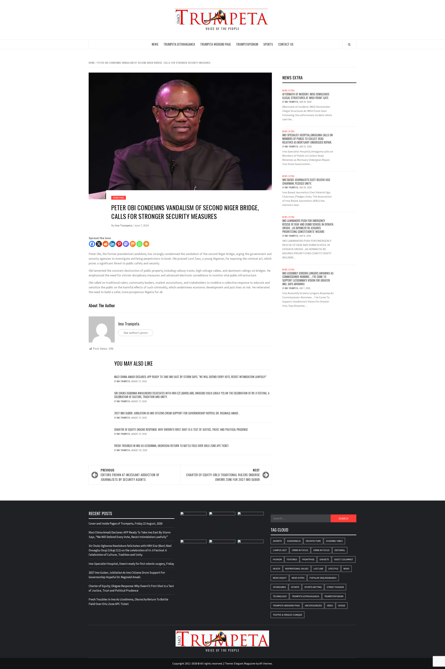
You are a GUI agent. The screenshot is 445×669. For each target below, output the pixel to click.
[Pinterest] (119, 244)
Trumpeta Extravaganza (179, 44)
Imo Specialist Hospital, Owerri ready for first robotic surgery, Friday (131, 564)
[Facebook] (92, 244)
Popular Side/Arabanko (323, 577)
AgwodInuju (294, 540)
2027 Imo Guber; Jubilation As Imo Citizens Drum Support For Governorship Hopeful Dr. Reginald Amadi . (176, 413)
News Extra (288, 90)
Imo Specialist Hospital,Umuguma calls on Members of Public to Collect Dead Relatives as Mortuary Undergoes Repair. (307, 138)
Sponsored (279, 587)
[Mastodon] (126, 244)
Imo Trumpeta (124, 225)
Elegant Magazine (245, 663)
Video (330, 605)
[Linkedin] (112, 244)
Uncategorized (313, 605)
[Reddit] (106, 244)
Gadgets (324, 559)
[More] (146, 244)
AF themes (265, 663)
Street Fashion (335, 587)
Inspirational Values (297, 568)
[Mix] (133, 244)
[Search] (349, 44)
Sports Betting (313, 587)
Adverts (277, 540)
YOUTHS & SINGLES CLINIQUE (287, 614)
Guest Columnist (343, 559)
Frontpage (118, 197)
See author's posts (136, 333)
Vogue (341, 605)
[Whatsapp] (139, 244)
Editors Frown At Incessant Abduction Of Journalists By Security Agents (130, 475)
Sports (268, 44)
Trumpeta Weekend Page (215, 44)
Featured (292, 559)
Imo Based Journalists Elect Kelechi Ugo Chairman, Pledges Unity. (306, 182)
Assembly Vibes (334, 540)
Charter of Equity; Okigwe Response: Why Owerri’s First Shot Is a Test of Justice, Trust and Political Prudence (181, 429)
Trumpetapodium (247, 44)
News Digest (280, 577)
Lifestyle (333, 568)
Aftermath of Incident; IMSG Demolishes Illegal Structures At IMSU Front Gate (305, 96)
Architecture (313, 540)
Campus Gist (280, 550)
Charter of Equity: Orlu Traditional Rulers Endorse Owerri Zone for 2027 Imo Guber (223, 475)
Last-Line (318, 568)
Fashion (277, 559)
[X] (99, 244)
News (155, 44)
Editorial (340, 550)
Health (276, 568)
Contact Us (285, 44)
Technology (280, 596)
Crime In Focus (300, 550)
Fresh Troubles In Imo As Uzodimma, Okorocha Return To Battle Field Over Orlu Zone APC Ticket (171, 446)
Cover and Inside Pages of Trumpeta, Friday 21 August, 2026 (125, 523)
